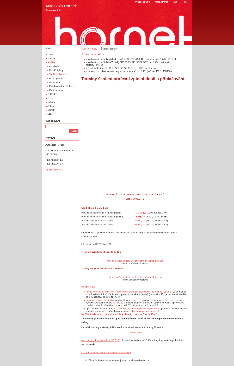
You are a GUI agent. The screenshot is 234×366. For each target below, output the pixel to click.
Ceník (50, 114)
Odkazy (51, 102)
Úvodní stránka (142, 2)
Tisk (184, 2)
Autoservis (54, 82)
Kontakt (51, 110)
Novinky (51, 58)
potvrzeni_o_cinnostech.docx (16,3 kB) (100, 340)
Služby (93, 48)
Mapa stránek (161, 2)
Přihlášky (52, 94)
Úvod (84, 48)
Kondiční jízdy (56, 70)
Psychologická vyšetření (61, 86)
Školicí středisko (58, 74)
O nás (50, 98)
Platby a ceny (56, 90)
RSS (175, 2)
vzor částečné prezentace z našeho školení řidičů (106, 352)
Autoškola (54, 66)
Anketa (50, 106)
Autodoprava (55, 78)
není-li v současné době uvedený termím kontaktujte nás (135, 261)
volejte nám (136, 332)
